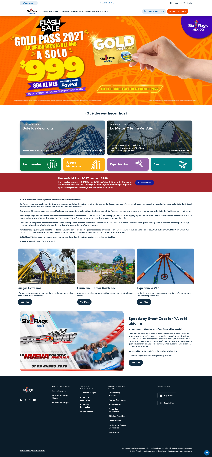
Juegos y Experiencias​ (71, 11)
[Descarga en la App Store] (167, 395)
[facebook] (21, 399)
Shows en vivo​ (86, 411)
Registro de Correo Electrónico (117, 426)
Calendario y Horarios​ (114, 393)
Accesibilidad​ (114, 404)
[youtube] (34, 399)
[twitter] (25, 399)
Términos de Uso (25, 450)
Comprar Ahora (144, 183)
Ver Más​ (25, 301)
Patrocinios (113, 432)
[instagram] (29, 399)
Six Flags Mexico (27, 3)
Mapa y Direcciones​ (117, 400)
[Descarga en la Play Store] (167, 403)
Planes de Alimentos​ (85, 398)
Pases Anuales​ (59, 391)
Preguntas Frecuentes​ (113, 410)
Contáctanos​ (114, 420)
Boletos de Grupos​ (61, 402)
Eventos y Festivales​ (85, 405)
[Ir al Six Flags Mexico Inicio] (32, 11)
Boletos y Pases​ (50, 11)
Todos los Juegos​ (88, 392)
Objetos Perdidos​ (116, 416)
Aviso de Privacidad (38, 450)
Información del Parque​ (95, 11)
